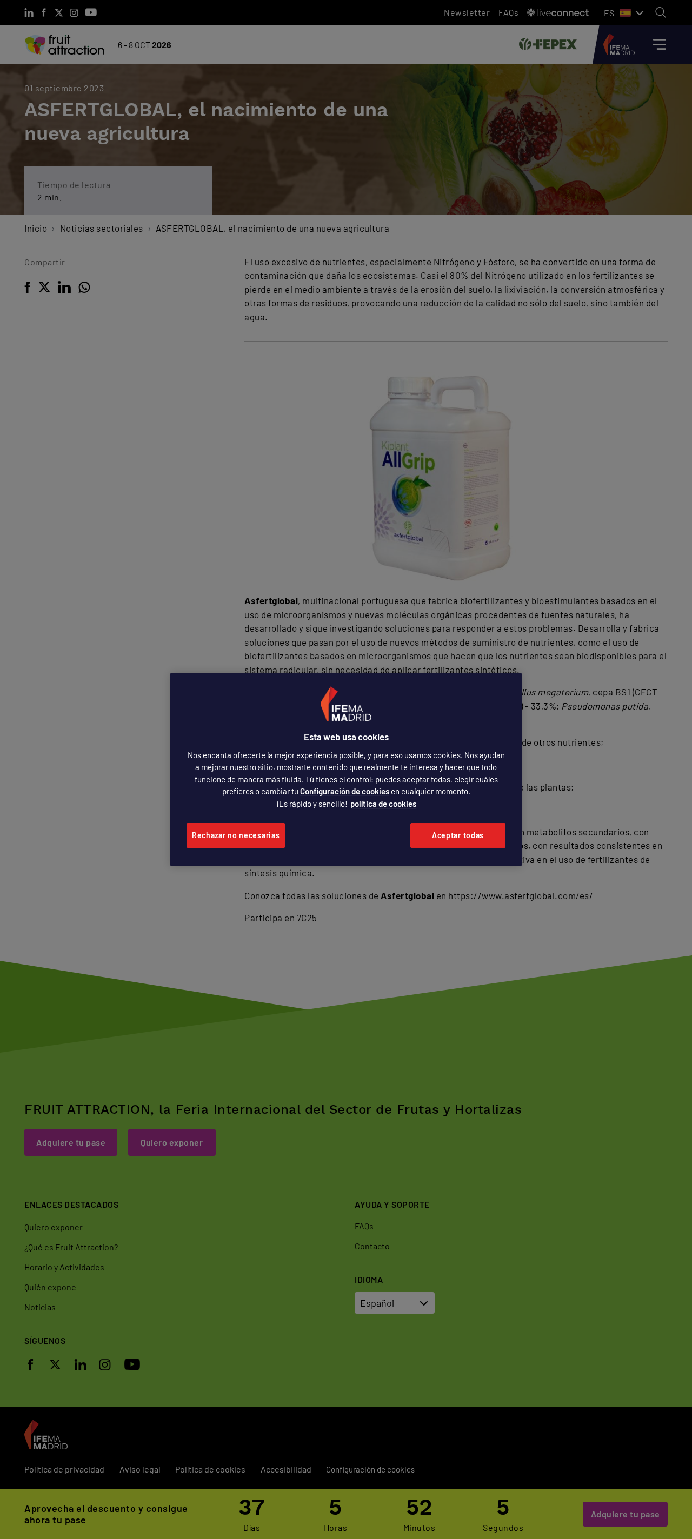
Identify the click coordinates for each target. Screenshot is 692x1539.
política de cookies (383, 803)
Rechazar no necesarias (236, 835)
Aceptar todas (458, 835)
